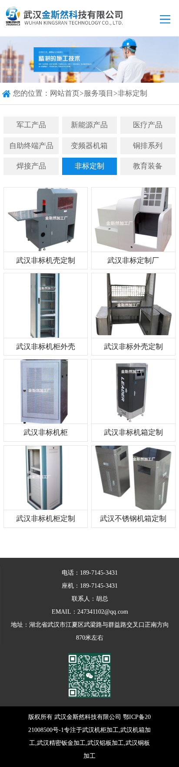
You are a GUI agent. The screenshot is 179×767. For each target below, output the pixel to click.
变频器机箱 (89, 146)
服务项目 (98, 93)
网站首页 (65, 93)
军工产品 (31, 125)
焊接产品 (31, 166)
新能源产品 (89, 125)
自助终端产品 (31, 146)
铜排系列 (147, 146)
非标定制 (132, 93)
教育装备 (147, 166)
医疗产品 (147, 125)
